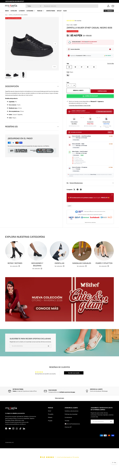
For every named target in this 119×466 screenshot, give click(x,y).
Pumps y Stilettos (104, 263)
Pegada (50, 420)
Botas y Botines (15, 263)
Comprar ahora (102, 91)
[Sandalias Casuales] (81, 251)
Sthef (68, 25)
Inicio (6, 14)
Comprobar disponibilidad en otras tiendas (79, 105)
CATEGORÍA (30, 10)
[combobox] (62, 6)
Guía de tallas (110, 63)
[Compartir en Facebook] (77, 189)
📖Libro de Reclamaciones (72, 424)
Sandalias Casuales (81, 263)
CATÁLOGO (14, 10)
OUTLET (59, 10)
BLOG (65, 10)
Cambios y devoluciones (71, 411)
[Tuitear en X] (74, 189)
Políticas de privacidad (71, 414)
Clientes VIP (68, 427)
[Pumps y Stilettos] (104, 251)
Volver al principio (59, 398)
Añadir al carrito (78, 90)
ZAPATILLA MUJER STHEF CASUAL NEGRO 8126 (18, 14)
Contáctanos (68, 417)
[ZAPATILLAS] (59, 251)
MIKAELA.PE (11, 442)
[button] (113, 6)
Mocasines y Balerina (37, 264)
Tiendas (67, 420)
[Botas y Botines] (15, 251)
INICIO (7, 10)
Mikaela (50, 417)
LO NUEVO (22, 10)
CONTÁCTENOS (50, 10)
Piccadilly (50, 414)
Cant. (68, 82)
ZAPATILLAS (59, 263)
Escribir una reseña (73, 373)
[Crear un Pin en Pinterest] (80, 189)
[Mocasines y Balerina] (37, 251)
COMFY (69, 206)
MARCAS (39, 10)
